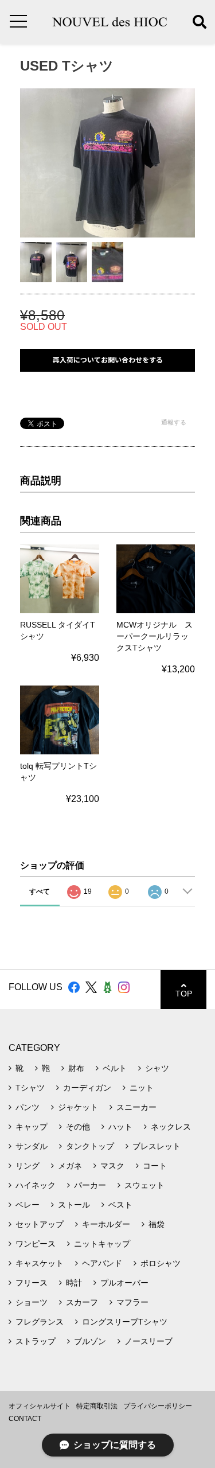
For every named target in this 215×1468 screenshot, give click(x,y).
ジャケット (78, 1107)
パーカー (90, 1185)
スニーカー (136, 1107)
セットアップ (39, 1224)
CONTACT (25, 1419)
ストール (74, 1204)
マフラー (132, 1302)
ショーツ (31, 1302)
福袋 (156, 1224)
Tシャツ (30, 1087)
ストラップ (35, 1341)
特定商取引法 (97, 1406)
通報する (173, 422)
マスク (112, 1165)
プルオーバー (124, 1282)
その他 (78, 1126)
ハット (120, 1126)
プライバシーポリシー (157, 1406)
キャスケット (39, 1263)
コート (155, 1165)
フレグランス (39, 1321)
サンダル (31, 1146)
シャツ (157, 1068)
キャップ (31, 1126)
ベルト (115, 1068)
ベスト (120, 1204)
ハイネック (35, 1185)
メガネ (70, 1165)
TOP (183, 993)
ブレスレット (156, 1146)
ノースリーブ (148, 1341)
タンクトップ (90, 1146)
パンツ (27, 1107)
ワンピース (35, 1243)
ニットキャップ (102, 1243)
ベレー (27, 1204)
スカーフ (82, 1302)
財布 (76, 1068)
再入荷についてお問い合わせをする (108, 360)
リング (27, 1165)
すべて (39, 891)
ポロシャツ (160, 1263)
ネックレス (171, 1126)
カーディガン (87, 1087)
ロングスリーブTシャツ (124, 1321)
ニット (142, 1087)
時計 (74, 1282)
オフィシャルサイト (40, 1406)
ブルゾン (90, 1341)
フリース (31, 1282)
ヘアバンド (102, 1263)
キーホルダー (106, 1224)
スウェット (144, 1185)
